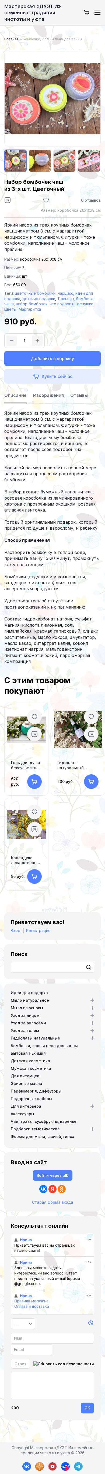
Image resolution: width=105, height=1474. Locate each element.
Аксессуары (22, 1113)
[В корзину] (34, 781)
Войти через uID (53, 1175)
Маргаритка (30, 309)
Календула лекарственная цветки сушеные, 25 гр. (26, 860)
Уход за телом (25, 1030)
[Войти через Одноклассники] (62, 1189)
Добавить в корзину (52, 358)
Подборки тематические (35, 1129)
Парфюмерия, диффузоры (36, 1091)
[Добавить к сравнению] (7, 200)
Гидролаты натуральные (35, 1038)
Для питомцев (25, 1076)
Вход (15, 930)
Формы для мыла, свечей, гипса (42, 1136)
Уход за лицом (25, 1015)
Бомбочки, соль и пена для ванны (44, 1045)
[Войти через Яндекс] (52, 1189)
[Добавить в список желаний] (46, 200)
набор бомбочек (31, 303)
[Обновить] (91, 1324)
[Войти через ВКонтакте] (43, 1189)
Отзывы (79, 395)
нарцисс (65, 293)
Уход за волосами (28, 1023)
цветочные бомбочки (35, 293)
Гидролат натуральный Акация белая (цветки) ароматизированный (78, 765)
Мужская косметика (31, 1068)
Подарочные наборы (31, 1098)
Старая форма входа (52, 1202)
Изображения (48, 395)
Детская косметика (30, 1060)
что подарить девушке (71, 303)
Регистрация (38, 930)
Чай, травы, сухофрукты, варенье (43, 1121)
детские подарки (38, 298)
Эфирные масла (26, 1083)
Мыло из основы (27, 1007)
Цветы (10, 309)
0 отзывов (91, 200)
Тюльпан (65, 298)
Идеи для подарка (29, 992)
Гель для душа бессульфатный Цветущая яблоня (26, 765)
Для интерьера (26, 1106)
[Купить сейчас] (52, 376)
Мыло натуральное (30, 1000)
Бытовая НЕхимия (28, 1053)
